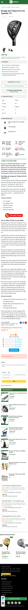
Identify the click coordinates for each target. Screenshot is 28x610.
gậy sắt (5, 163)
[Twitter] (23, 323)
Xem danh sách (14, 91)
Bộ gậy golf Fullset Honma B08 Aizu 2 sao (17, 474)
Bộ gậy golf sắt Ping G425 (20, 552)
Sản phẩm (8, 7)
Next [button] (26, 545)
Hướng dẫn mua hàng (7, 592)
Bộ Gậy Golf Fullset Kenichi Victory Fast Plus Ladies (16, 428)
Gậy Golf (13, 7)
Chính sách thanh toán (7, 586)
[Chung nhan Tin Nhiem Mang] (8, 575)
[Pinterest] (26, 323)
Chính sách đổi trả (6, 584)
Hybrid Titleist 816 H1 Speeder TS (16, 122)
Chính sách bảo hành (7, 581)
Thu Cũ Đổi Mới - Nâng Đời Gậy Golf (11, 485)
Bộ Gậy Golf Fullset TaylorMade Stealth (17, 451)
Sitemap (4, 594)
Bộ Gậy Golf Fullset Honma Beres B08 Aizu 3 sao (17, 463)
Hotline (14, 82)
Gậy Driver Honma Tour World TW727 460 (7, 552)
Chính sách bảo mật (6, 590)
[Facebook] (21, 323)
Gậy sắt (17, 7)
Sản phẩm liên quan (8, 534)
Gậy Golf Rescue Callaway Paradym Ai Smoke (15, 417)
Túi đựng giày (11, 126)
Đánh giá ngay (14, 350)
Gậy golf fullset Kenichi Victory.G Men (17, 405)
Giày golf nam (12, 131)
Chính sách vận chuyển (7, 588)
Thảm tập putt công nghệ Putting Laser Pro (18, 393)
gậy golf (5, 184)
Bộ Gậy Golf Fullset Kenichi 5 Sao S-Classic (17, 440)
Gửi (14, 381)
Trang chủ (3, 7)
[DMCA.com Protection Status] (6, 573)
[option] (14, 33)
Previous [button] (1, 545)
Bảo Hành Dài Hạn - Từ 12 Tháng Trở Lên (13, 501)
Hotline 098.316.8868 (14, 598)
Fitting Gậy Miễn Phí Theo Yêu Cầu (11, 516)
